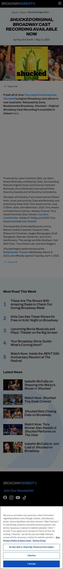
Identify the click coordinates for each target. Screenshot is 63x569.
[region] (31, 537)
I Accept (31, 564)
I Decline (31, 555)
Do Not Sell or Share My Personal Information (31, 547)
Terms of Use (39, 540)
